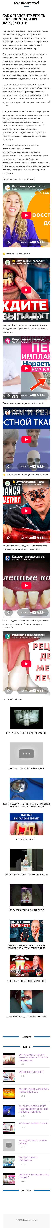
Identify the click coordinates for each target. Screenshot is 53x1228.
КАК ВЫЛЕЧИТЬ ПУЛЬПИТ (31, 1071)
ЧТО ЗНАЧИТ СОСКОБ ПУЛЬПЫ (33, 1123)
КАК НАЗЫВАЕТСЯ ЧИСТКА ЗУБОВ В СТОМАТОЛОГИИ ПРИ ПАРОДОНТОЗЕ (33, 1057)
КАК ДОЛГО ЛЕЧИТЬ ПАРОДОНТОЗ (28, 1159)
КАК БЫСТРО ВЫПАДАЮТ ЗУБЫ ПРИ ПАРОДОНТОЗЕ (34, 1090)
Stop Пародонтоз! (26, 3)
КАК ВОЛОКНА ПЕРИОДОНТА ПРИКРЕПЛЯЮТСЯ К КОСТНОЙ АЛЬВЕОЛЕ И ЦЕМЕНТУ (33, 1109)
